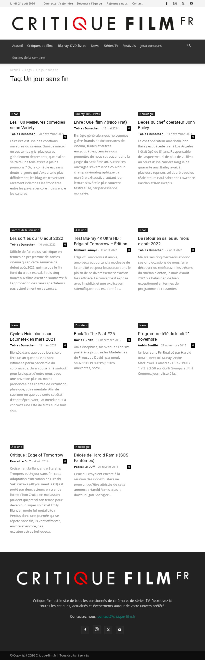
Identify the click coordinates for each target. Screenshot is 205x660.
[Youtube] (191, 3)
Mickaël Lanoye (85, 250)
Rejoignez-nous (117, 3)
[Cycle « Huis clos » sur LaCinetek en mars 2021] (38, 313)
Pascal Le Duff (20, 461)
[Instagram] (174, 3)
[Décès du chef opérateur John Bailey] (166, 102)
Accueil (17, 45)
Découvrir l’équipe (89, 3)
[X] (183, 3)
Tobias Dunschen (23, 134)
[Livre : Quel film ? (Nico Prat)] (102, 102)
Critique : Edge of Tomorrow (36, 455)
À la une (81, 230)
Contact (137, 3)
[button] (189, 45)
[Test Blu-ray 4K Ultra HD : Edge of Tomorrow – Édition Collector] (102, 218)
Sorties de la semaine (28, 57)
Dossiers (81, 325)
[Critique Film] (102, 24)
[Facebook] (166, 3)
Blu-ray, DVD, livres (72, 45)
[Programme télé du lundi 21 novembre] (166, 313)
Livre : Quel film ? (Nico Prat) (100, 122)
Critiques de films (40, 45)
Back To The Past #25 (94, 333)
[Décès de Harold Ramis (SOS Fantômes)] (102, 435)
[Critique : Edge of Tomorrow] (38, 435)
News (95, 45)
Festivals (129, 45)
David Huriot (83, 340)
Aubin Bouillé (148, 345)
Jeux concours (151, 45)
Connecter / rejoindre (58, 3)
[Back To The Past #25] (102, 313)
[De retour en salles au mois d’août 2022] (166, 218)
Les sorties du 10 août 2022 (36, 238)
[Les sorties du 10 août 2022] (38, 218)
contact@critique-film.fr (116, 616)
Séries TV (111, 45)
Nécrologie (147, 114)
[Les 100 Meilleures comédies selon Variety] (38, 102)
